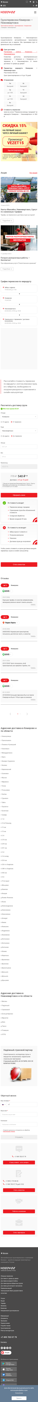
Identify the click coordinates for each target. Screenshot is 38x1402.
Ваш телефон (5, 1101)
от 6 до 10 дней (23, 480)
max (10, 1348)
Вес (2, 453)
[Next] (27, 714)
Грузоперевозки (6, 1328)
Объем (3, 443)
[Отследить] (36, 5)
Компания (4, 1120)
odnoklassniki (7, 1348)
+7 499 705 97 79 (20, 1157)
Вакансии (4, 1308)
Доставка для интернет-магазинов (11, 1286)
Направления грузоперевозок (10, 1310)
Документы (4, 1318)
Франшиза (4, 1321)
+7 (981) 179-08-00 (11, 1181)
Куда (2, 427)
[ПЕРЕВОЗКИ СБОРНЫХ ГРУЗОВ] (8, 13)
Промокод (4, 463)
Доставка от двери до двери (9, 1278)
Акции (3, 1301)
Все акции (33, 173)
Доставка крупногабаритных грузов (12, 1283)
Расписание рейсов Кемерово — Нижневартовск (20, 53)
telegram (5, 1348)
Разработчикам (5, 1325)
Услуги (3, 1298)
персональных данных (9, 1131)
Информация (5, 1316)
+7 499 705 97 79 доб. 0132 (14, 1184)
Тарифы (3, 1303)
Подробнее (19, 1393)
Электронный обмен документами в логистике (12, 1292)
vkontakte (2, 1348)
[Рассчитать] (33, 2)
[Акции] (33, 5)
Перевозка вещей (6, 1288)
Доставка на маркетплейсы (9, 1281)
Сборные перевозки (7, 1276)
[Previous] (10, 714)
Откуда (3, 413)
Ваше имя (4, 1110)
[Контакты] (37, 2)
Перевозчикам (5, 1323)
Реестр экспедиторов (7, 1330)
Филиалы (3, 1306)
